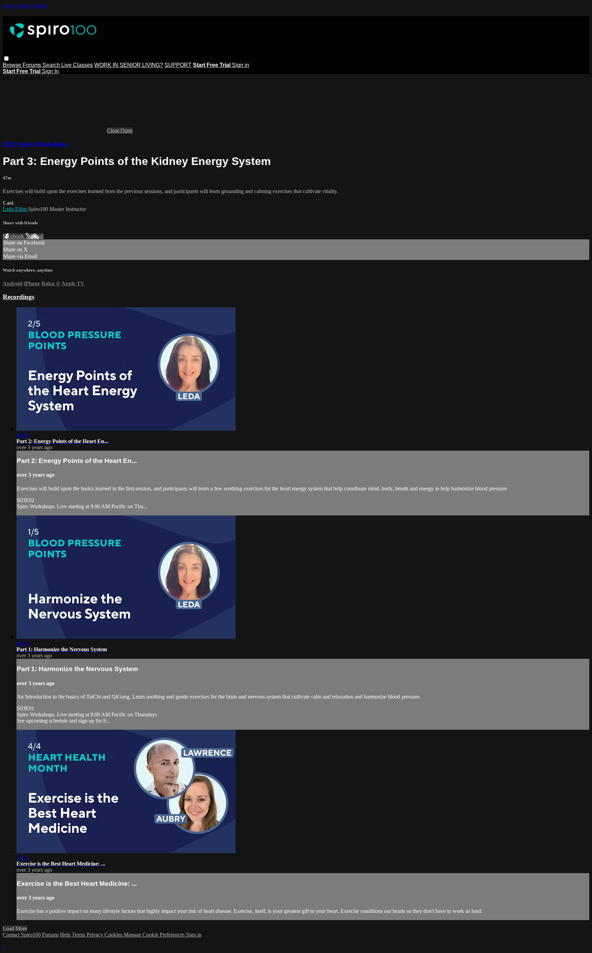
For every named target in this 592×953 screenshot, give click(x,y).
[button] (6, 58)
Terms (79, 935)
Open (127, 130)
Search (51, 65)
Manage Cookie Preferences (155, 935)
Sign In (50, 71)
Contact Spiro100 (22, 935)
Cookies (114, 935)
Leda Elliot (15, 209)
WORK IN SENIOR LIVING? (128, 65)
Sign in (240, 65)
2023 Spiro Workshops (35, 143)
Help (66, 935)
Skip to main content (25, 6)
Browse (13, 65)
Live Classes (77, 65)
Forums (32, 65)
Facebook (14, 236)
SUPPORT (178, 65)
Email (37, 236)
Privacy (95, 935)
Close (114, 130)
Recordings (18, 296)
